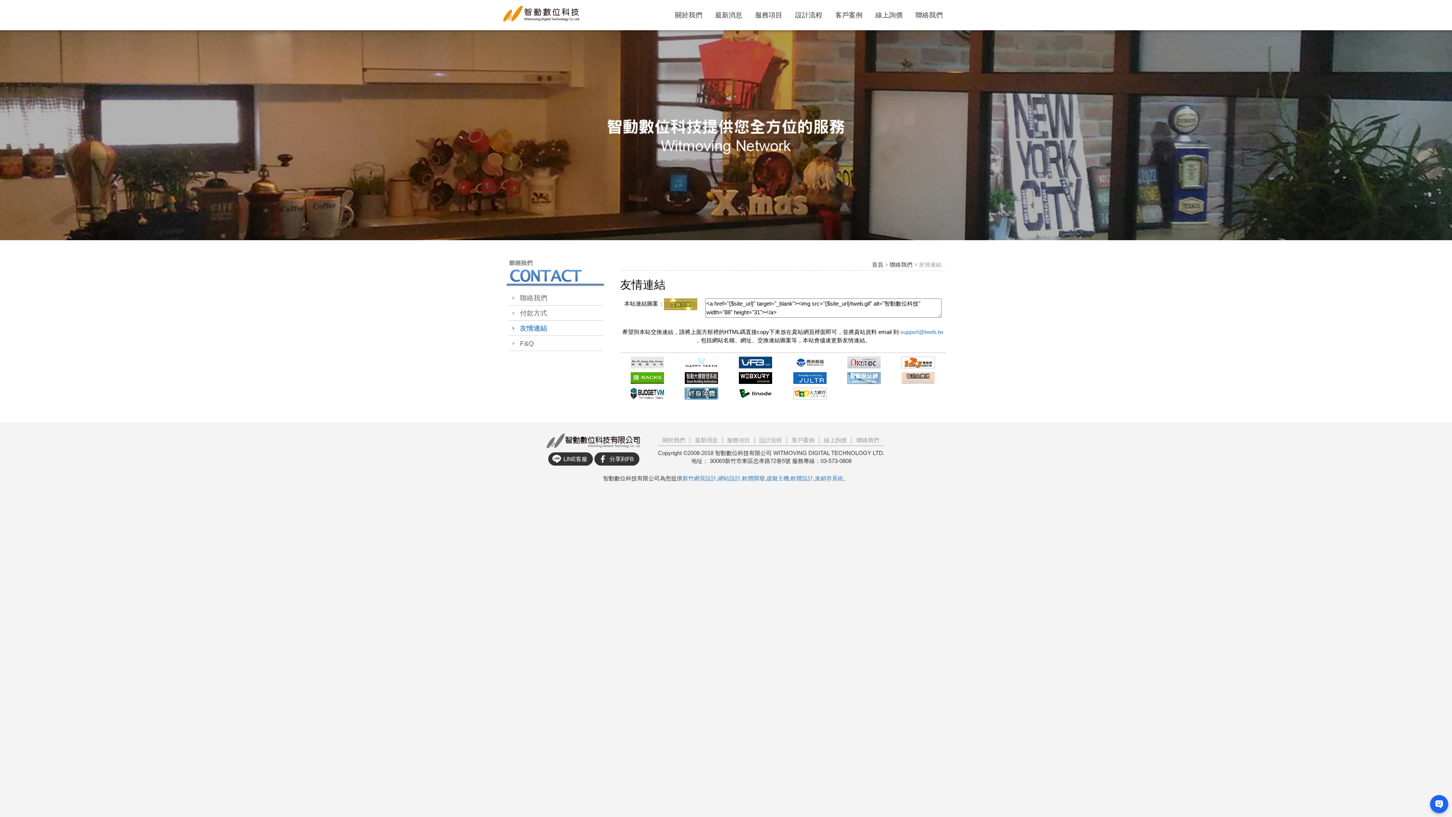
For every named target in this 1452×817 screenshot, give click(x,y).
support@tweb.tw (921, 332)
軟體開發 (753, 478)
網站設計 (729, 478)
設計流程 (808, 15)
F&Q (527, 343)
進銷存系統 (829, 478)
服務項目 (768, 15)
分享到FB (622, 459)
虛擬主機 (777, 478)
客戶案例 (849, 15)
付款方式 (533, 313)
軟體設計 (802, 478)
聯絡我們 (929, 15)
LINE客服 (575, 459)
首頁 (877, 264)
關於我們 (688, 15)
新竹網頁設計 (700, 478)
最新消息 (728, 15)
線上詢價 (889, 15)
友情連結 (533, 328)
